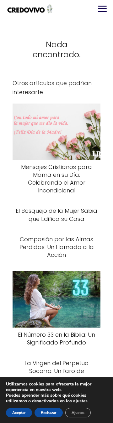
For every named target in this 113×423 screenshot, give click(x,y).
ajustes (80, 401)
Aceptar (19, 412)
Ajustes (78, 412)
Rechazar (48, 412)
